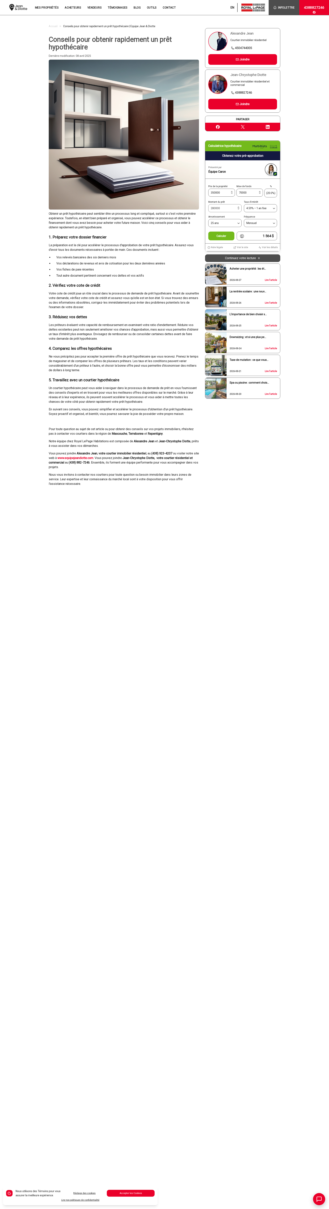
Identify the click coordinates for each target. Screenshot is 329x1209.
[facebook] (314, 12)
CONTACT (169, 7)
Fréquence (249, 217)
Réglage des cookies (84, 1193)
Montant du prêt (216, 202)
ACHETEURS (73, 7)
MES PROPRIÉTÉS (47, 7)
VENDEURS (94, 7)
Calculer (221, 236)
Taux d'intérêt (251, 202)
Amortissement (216, 217)
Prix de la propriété (218, 186)
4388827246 (314, 7)
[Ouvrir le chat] (319, 1199)
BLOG (137, 7)
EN (232, 7)
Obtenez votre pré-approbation (242, 156)
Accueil (53, 26)
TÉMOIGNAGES (118, 7)
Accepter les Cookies (131, 1193)
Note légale (217, 247)
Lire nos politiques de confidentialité (80, 1200)
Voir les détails (270, 247)
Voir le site (242, 247)
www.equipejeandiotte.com (75, 458)
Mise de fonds (244, 186)
